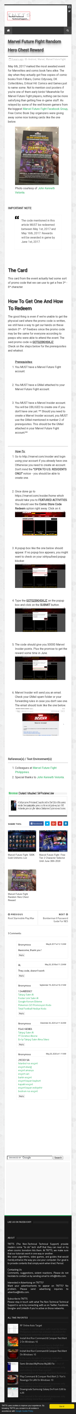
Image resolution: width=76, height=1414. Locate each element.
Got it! (61, 1406)
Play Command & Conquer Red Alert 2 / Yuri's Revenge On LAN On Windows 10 (42, 1378)
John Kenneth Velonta (50, 777)
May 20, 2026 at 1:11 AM (56, 1053)
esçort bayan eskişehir (30, 1087)
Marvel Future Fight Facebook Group (45, 109)
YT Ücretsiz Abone (27, 1036)
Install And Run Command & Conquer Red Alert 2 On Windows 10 (43, 1339)
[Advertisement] (38, 1188)
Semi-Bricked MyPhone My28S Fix (37, 1363)
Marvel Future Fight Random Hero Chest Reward (18, 897)
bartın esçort (25, 1077)
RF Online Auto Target (31, 1325)
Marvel (41, 59)
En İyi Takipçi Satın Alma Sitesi (33, 1039)
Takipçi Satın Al (26, 994)
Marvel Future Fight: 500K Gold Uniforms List (21, 856)
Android (32, 59)
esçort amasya (26, 1070)
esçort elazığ (25, 1067)
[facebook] (69, 7)
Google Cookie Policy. (24, 1411)
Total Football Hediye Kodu (32, 1008)
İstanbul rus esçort (28, 1063)
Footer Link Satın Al (28, 998)
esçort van (23, 1074)
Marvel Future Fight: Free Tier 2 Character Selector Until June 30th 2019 (52, 858)
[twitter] (69, 11)
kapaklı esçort (25, 1084)
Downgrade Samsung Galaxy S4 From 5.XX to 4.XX (43, 1391)
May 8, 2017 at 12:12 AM (56, 944)
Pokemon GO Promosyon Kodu (34, 1005)
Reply (21, 955)
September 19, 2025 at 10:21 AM (53, 985)
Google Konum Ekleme (30, 1001)
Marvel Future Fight (56, 59)
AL (19, 965)
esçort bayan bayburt (29, 1080)
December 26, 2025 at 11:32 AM (53, 1023)
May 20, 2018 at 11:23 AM (55, 964)
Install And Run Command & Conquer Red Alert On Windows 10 (43, 1352)
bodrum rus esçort (28, 1091)
